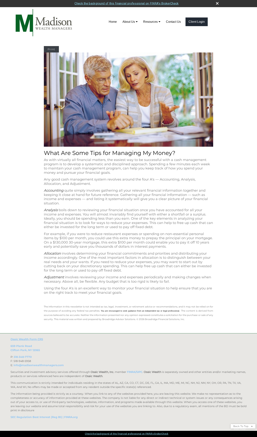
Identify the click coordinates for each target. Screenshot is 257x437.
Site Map (240, 428)
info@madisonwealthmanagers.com (39, 365)
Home (113, 21)
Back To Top (241, 426)
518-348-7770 (23, 357)
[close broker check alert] (217, 3)
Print (51, 49)
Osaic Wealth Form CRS (27, 339)
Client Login (197, 21)
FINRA (131, 372)
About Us (128, 21)
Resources (150, 21)
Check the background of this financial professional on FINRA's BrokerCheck (127, 3)
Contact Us (173, 21)
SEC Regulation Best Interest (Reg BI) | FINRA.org (44, 417)
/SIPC (138, 372)
